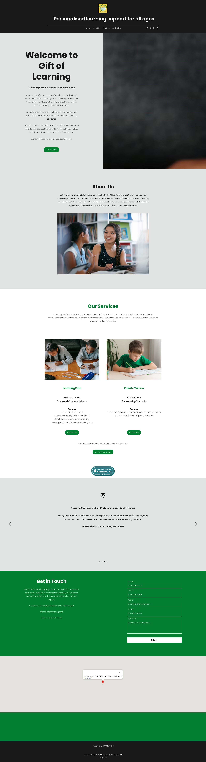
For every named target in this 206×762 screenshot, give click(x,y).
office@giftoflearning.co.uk (51, 611)
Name (130, 581)
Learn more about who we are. (125, 205)
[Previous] (10, 524)
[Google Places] (158, 28)
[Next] (196, 524)
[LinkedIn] (154, 28)
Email (130, 590)
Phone (130, 600)
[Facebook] (147, 28)
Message (132, 618)
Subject (131, 609)
